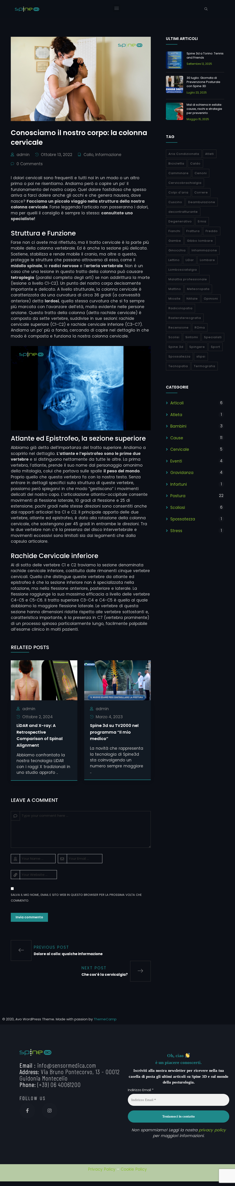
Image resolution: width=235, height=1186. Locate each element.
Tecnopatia (178, 366)
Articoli (177, 403)
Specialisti (213, 337)
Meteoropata (198, 289)
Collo (88, 154)
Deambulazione (201, 202)
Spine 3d (175, 347)
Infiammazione (204, 250)
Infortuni (178, 484)
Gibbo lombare (200, 240)
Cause (176, 438)
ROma (200, 327)
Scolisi (173, 337)
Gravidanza (181, 472)
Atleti (209, 154)
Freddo (212, 231)
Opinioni (211, 298)
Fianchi (174, 231)
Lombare (207, 260)
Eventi (176, 461)
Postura (177, 496)
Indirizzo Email (141, 1090)
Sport (215, 347)
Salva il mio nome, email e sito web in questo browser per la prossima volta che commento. (76, 898)
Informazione (108, 154)
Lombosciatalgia (182, 269)
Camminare (178, 173)
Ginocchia (177, 250)
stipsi (200, 356)
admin (23, 154)
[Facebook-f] (27, 1110)
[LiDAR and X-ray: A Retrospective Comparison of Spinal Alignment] (44, 680)
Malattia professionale (187, 279)
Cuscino (175, 202)
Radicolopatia (180, 308)
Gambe (174, 240)
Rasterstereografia (184, 318)
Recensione (178, 327)
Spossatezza (179, 356)
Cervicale (179, 449)
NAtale (192, 298)
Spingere (197, 347)
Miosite (174, 298)
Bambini (178, 426)
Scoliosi (177, 507)
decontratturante (183, 212)
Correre (201, 192)
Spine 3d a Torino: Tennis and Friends (205, 55)
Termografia (204, 366)
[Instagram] (49, 1110)
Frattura (193, 231)
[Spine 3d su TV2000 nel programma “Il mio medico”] (117, 680)
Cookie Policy (134, 1169)
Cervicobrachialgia (184, 183)
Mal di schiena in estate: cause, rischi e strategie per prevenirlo (204, 108)
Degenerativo (180, 221)
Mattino (174, 289)
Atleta (176, 414)
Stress (176, 530)
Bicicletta (176, 163)
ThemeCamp (105, 1019)
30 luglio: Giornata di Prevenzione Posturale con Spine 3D (203, 82)
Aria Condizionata (183, 154)
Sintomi (191, 337)
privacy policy (212, 1130)
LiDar (190, 260)
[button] (116, 8)
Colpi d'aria (178, 192)
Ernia (202, 221)
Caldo (195, 163)
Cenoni (201, 173)
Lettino (174, 260)
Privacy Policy (101, 1169)
